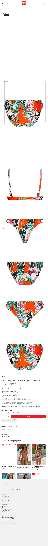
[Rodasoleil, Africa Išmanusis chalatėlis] (9, 454)
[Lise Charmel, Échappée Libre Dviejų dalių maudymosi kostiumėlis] (24, 454)
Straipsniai (4, 507)
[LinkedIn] (8, 436)
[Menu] (45, 3)
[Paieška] (42, 3)
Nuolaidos (36, 427)
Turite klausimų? (5, 510)
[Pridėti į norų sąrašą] (15, 445)
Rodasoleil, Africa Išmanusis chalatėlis (9, 466)
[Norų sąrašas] (5, 3)
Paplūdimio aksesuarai (12, 465)
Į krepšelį (28, 416)
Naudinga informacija (6, 509)
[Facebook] (2, 436)
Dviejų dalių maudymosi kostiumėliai (25, 427)
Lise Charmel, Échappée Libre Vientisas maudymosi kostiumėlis (38, 467)
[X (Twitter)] (4, 436)
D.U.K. (3, 511)
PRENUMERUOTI (16, 489)
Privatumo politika (6, 500)
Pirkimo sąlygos (5, 496)
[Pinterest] (6, 436)
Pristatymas (4, 499)
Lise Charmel (12, 429)
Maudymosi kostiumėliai (13, 427)
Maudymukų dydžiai (7, 410)
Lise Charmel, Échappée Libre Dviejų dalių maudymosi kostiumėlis (23, 468)
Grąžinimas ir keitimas (6, 501)
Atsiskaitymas (5, 497)
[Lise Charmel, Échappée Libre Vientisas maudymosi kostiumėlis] (39, 454)
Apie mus (4, 506)
